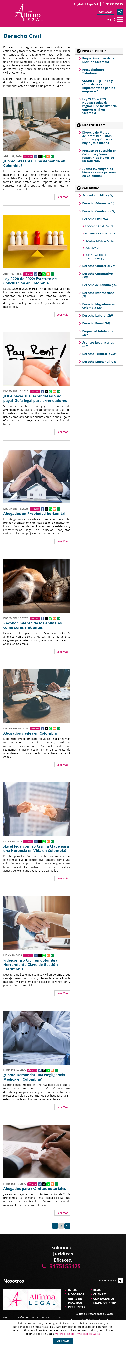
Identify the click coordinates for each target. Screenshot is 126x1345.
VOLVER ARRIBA (107, 1280)
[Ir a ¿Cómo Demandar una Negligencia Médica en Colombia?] (36, 1038)
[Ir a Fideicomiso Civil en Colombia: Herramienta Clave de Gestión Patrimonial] (36, 923)
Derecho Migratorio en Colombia (99, 305)
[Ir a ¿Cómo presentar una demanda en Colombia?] (36, 124)
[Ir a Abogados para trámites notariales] (36, 1151)
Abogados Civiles (99, 226)
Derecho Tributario (99, 354)
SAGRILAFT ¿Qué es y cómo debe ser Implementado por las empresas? (98, 86)
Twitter (40, 156)
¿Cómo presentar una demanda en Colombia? (34, 163)
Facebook (35, 156)
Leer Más (62, 197)
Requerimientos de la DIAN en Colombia (98, 60)
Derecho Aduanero (98, 203)
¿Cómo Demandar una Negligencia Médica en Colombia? (34, 1077)
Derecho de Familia (99, 285)
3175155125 (114, 4)
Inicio (72, 1290)
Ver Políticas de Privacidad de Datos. (77, 1334)
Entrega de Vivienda (99, 233)
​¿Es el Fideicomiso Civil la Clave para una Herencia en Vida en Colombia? (36, 848)
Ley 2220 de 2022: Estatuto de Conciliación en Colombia (30, 280)
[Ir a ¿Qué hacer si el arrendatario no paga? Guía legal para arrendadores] (36, 359)
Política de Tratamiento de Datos (94, 1313)
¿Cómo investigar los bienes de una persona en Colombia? (99, 172)
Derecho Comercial (99, 266)
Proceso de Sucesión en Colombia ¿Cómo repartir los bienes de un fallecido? (99, 156)
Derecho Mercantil (99, 362)
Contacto (105, 12)
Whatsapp (44, 156)
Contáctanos (104, 1299)
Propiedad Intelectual (98, 332)
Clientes (100, 1294)
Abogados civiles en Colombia (30, 733)
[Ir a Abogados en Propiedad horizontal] (36, 476)
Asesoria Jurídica (97, 195)
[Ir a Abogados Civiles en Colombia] (36, 696)
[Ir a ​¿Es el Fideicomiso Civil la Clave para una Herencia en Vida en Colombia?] (36, 809)
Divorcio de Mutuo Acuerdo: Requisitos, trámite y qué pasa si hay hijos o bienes (98, 138)
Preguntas (76, 1307)
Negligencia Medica (99, 240)
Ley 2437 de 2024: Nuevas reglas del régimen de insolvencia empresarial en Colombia (99, 106)
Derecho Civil (95, 219)
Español (92, 4)
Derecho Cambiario (98, 211)
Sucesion (92, 247)
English (79, 4)
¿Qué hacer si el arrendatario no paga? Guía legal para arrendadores (35, 398)
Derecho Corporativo (97, 275)
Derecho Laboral (97, 315)
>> (67, 1226)
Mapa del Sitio (104, 1303)
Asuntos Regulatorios (98, 344)
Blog (97, 1290)
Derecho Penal (96, 323)
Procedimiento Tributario (93, 71)
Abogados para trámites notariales (34, 1188)
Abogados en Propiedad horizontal (34, 513)
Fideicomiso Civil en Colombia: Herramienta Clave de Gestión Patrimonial (30, 964)
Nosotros (76, 1294)
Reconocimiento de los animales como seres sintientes (32, 625)
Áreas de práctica (75, 1301)
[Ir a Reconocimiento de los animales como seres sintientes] (36, 586)
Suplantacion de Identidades (96, 256)
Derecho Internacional (99, 294)
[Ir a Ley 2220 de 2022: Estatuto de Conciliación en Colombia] (36, 241)
